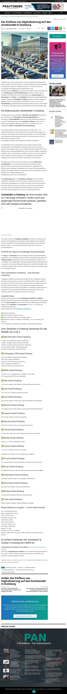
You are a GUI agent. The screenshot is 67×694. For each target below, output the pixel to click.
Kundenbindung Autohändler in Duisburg (25, 569)
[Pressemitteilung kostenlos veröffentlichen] (44, 6)
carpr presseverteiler (11, 28)
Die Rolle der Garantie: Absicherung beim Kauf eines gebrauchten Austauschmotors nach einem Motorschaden (33, 662)
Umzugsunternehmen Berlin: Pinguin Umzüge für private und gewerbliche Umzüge (15, 671)
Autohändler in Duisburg (22, 309)
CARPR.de (6, 553)
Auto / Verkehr (4, 16)
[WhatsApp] (60, 28)
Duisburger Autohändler (30, 567)
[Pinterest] (56, 28)
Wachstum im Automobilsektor (8, 572)
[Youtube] (63, 1)
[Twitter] (59, 1)
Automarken (20, 567)
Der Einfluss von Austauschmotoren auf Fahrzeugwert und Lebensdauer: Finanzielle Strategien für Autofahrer (33, 657)
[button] (61, 13)
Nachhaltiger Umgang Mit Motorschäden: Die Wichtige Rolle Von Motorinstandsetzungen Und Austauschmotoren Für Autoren (32, 651)
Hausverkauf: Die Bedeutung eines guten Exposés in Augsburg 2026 (33, 673)
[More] (64, 28)
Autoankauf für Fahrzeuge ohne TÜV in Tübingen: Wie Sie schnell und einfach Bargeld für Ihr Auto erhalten (37, 590)
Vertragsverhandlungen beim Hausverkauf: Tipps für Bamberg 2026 (33, 670)
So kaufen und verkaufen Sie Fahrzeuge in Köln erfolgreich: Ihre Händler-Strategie (11, 590)
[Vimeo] (61, 1)
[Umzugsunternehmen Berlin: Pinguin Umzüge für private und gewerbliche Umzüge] (6, 670)
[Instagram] (57, 1)
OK (34, 691)
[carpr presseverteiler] (2, 29)
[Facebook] (55, 1)
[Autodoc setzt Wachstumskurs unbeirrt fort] (51, 142)
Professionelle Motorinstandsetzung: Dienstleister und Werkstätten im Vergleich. (54, 659)
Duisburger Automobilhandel (8, 569)
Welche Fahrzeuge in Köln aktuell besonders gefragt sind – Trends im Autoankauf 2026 (15, 677)
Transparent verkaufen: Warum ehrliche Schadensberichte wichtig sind (53, 669)
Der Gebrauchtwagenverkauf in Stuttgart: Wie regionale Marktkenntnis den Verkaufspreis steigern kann (53, 680)
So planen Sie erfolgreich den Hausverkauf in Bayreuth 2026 (32, 666)
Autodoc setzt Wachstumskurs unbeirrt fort (59, 141)
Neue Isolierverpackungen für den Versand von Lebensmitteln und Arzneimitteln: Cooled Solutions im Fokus (15, 663)
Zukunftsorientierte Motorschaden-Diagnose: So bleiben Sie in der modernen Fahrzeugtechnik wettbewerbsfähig (53, 664)
